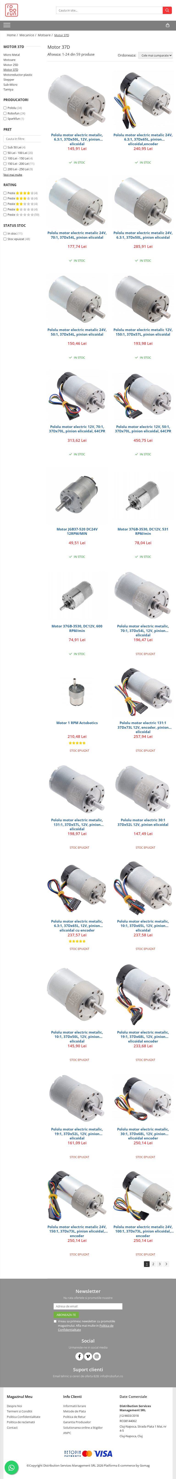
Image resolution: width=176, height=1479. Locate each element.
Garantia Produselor (77, 1422)
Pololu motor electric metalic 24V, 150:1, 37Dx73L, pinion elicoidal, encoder (77, 1231)
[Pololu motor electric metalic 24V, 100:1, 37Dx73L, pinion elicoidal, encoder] (143, 1196)
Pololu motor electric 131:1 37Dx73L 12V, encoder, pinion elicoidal (143, 727)
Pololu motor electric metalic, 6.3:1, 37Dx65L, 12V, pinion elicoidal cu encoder (77, 925)
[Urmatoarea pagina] (166, 1264)
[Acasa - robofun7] (26, 10)
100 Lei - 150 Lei (18, 158)
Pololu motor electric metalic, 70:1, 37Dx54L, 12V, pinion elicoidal (143, 630)
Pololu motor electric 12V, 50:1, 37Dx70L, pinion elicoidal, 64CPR (143, 429)
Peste (12, 193)
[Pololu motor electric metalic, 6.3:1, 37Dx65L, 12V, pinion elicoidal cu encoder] (77, 888)
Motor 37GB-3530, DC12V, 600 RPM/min (77, 628)
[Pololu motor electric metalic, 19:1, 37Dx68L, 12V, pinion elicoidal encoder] (143, 994)
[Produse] (7, 26)
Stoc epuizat (16, 239)
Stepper (8, 79)
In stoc (12, 233)
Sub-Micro (10, 84)
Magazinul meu (20, 1396)
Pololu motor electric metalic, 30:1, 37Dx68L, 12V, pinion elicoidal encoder (143, 1133)
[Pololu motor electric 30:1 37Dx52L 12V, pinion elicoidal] (143, 789)
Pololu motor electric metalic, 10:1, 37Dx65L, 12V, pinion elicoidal (143, 925)
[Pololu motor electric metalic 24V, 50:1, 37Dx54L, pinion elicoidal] (77, 299)
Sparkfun (14, 118)
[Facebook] (79, 1356)
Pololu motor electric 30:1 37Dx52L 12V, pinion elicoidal (143, 822)
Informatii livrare (74, 1406)
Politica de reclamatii (21, 1422)
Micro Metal (11, 55)
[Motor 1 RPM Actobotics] (77, 692)
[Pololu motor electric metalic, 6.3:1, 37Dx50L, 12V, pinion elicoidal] (77, 100)
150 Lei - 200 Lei (18, 164)
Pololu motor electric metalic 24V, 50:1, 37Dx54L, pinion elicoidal (77, 332)
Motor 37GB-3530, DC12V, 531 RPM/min (143, 531)
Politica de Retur (74, 1417)
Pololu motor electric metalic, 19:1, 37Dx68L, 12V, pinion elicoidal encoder (143, 1036)
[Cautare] (167, 10)
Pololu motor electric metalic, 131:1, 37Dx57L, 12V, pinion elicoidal (77, 824)
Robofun (13, 113)
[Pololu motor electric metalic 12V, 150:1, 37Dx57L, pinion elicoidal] (143, 299)
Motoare (9, 60)
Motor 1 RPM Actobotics (77, 723)
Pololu (12, 108)
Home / (13, 35)
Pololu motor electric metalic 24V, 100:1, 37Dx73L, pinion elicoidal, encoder (143, 1231)
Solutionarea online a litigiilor (83, 1427)
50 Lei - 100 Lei (17, 153)
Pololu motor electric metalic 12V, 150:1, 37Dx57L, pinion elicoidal (143, 332)
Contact (12, 1427)
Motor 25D (10, 65)
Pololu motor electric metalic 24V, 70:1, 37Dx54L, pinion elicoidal (77, 235)
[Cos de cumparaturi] (168, 25)
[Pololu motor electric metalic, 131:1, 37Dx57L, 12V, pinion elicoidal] (77, 789)
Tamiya (8, 89)
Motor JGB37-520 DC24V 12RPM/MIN (77, 531)
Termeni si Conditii (19, 1411)
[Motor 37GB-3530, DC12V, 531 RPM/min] (143, 495)
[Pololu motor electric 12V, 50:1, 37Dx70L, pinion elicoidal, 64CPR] (143, 396)
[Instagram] (97, 1356)
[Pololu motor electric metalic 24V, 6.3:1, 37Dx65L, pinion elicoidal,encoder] (143, 100)
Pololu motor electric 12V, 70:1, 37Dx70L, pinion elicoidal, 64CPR (77, 429)
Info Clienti (72, 1396)
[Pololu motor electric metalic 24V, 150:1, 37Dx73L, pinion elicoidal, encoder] (77, 1195)
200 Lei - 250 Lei (18, 169)
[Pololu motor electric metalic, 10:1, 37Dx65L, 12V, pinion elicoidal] (143, 888)
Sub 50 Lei (14, 147)
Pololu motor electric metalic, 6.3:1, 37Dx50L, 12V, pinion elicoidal (77, 139)
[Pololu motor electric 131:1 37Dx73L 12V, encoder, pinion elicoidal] (143, 692)
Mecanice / (28, 35)
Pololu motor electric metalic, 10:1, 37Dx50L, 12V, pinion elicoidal (77, 1036)
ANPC (67, 1433)
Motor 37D (10, 70)
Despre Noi (14, 1406)
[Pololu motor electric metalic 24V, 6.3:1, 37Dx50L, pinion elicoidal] (143, 201)
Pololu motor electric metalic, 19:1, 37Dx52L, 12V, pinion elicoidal (77, 1133)
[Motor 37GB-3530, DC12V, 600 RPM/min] (77, 595)
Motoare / (46, 35)
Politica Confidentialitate (23, 1417)
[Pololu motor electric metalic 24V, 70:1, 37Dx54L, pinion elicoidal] (77, 201)
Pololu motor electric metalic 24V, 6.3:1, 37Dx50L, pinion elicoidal (143, 235)
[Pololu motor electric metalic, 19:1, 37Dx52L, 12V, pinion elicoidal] (77, 1098)
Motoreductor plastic (17, 75)
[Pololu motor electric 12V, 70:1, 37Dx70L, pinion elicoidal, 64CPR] (77, 396)
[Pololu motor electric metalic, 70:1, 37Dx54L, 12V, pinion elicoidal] (143, 595)
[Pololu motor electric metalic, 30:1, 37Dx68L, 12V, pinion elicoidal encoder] (143, 1098)
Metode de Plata (74, 1411)
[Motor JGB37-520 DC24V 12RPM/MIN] (77, 496)
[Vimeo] (88, 1356)
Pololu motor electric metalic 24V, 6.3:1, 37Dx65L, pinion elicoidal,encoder (143, 139)
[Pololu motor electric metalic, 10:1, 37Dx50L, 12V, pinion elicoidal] (77, 994)
